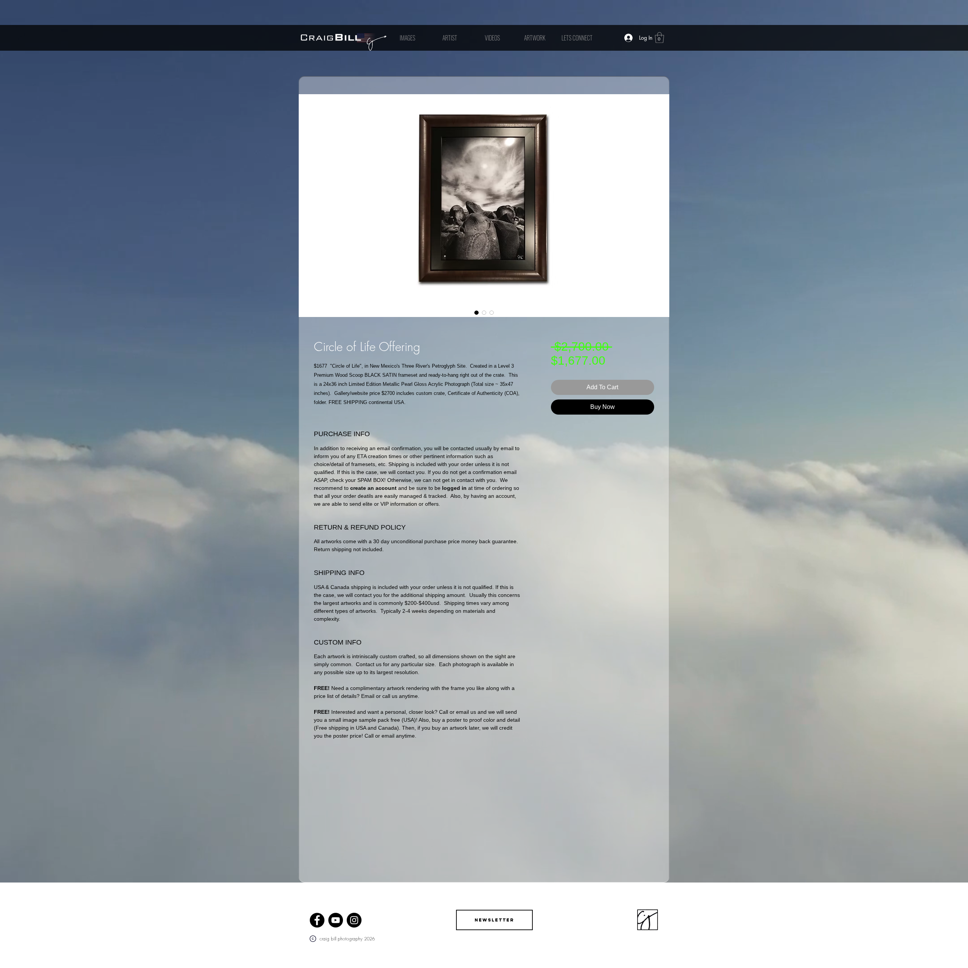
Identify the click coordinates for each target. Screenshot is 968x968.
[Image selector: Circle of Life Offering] (476, 312)
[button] (659, 37)
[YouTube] (335, 920)
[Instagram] (354, 920)
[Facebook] (317, 920)
